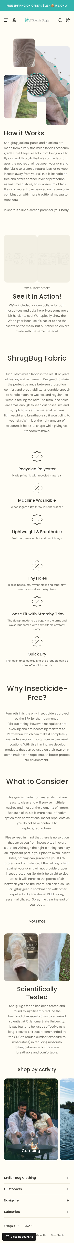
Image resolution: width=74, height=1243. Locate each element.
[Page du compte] (14, 20)
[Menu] (6, 20)
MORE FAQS (37, 922)
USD (27, 1226)
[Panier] (68, 20)
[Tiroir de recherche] (60, 20)
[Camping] (31, 1119)
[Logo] (37, 20)
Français (9, 1226)
